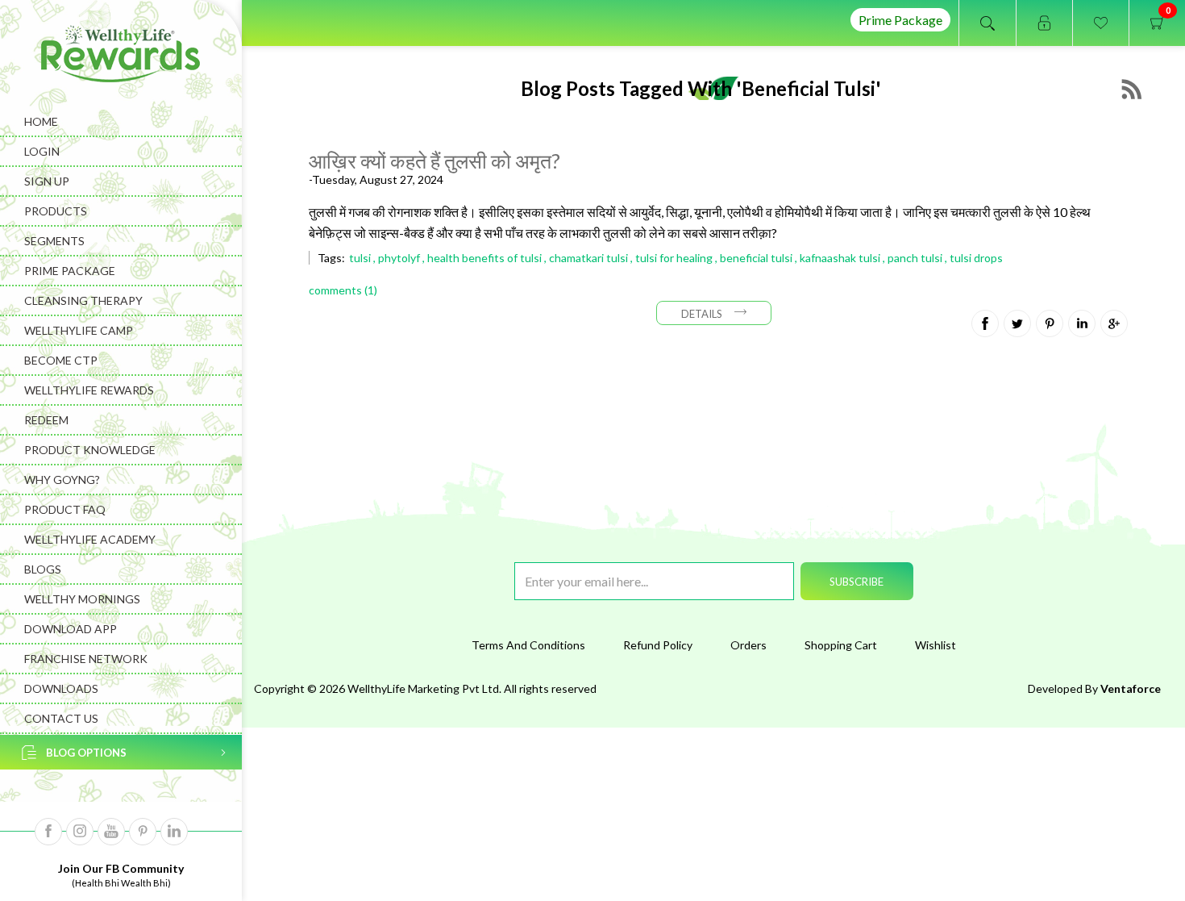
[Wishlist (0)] (1100, 23)
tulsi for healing (674, 258)
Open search (987, 23)
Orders (748, 645)
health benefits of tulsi (484, 258)
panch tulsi (915, 258)
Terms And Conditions (528, 645)
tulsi (360, 258)
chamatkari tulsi (588, 258)
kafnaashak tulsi (840, 258)
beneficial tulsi (756, 258)
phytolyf (399, 258)
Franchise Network (86, 658)
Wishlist (935, 645)
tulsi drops (976, 258)
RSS (1132, 89)
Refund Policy (657, 645)
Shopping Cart (841, 645)
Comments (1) (343, 290)
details (701, 313)
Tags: (331, 258)
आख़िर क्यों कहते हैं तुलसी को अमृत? (434, 160)
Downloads (61, 688)
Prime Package (900, 19)
